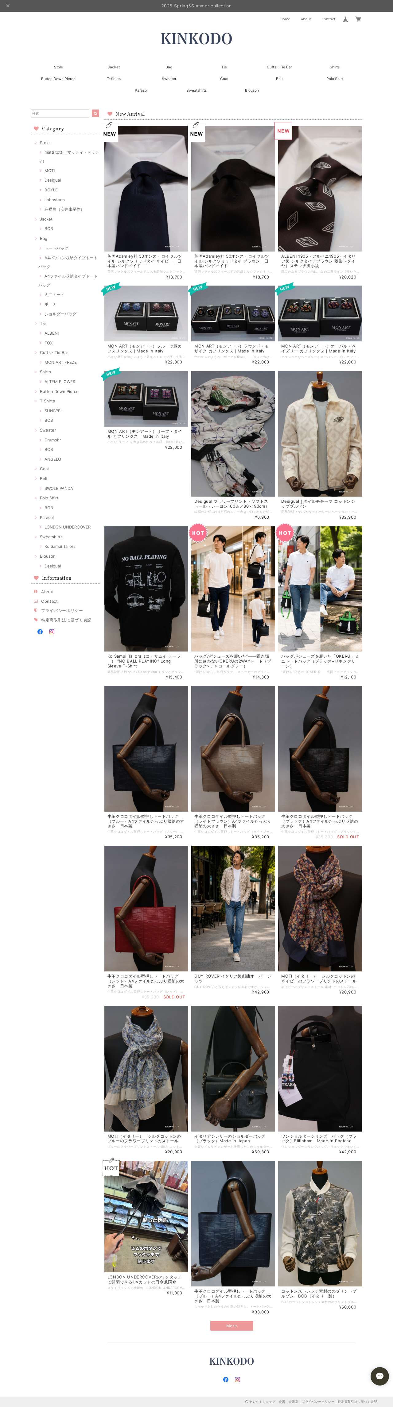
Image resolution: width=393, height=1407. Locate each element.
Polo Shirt (334, 78)
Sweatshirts (200, 90)
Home (285, 19)
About (306, 19)
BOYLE (51, 189)
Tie (224, 67)
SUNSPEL (54, 410)
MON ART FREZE (61, 362)
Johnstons (55, 199)
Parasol (141, 90)
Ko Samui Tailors (60, 546)
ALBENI (52, 333)
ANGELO (53, 459)
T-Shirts (114, 78)
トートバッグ (56, 248)
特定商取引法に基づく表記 (66, 619)
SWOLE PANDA (59, 488)
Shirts (335, 67)
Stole (58, 67)
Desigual (53, 180)
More (231, 1325)
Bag (168, 67)
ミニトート (54, 294)
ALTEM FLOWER (60, 381)
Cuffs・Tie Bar (279, 67)
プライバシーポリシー (62, 610)
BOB (49, 228)
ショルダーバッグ (60, 313)
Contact (329, 19)
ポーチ (50, 304)
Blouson (252, 90)
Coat (224, 78)
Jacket (114, 67)
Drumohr (53, 439)
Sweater (169, 78)
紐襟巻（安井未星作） (64, 209)
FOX (49, 342)
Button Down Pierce (58, 78)
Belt (279, 78)
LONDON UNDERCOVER (68, 527)
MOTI (50, 170)
